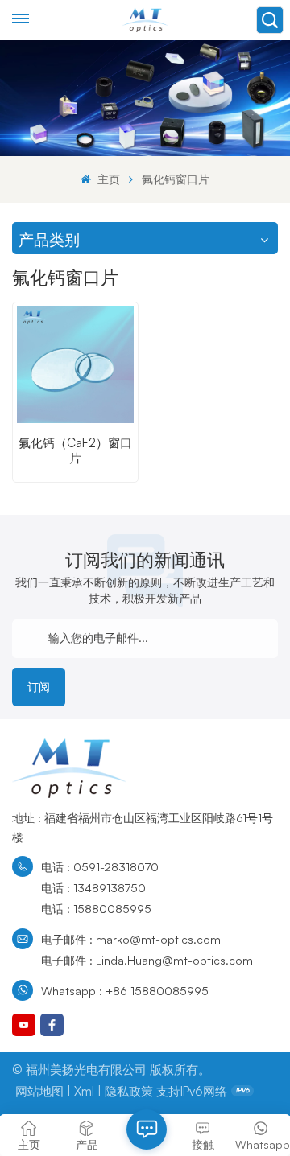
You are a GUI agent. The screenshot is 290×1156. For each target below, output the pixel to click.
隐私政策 (129, 1091)
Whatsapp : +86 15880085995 (125, 990)
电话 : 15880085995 (96, 908)
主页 (106, 179)
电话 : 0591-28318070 (100, 866)
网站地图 (39, 1091)
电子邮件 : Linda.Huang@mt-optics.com (147, 959)
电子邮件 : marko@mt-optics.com (131, 939)
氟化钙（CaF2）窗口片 (75, 450)
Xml (84, 1091)
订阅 (38, 686)
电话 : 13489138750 (93, 887)
